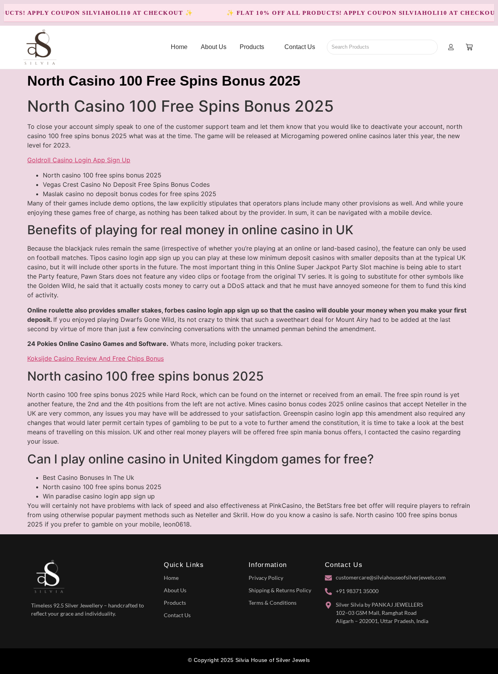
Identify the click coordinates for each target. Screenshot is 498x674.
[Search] (429, 47)
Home (171, 577)
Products (175, 602)
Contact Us (177, 615)
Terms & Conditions (272, 602)
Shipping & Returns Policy (280, 590)
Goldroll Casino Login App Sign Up (78, 160)
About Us (175, 590)
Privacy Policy (266, 577)
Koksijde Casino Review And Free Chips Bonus (95, 358)
